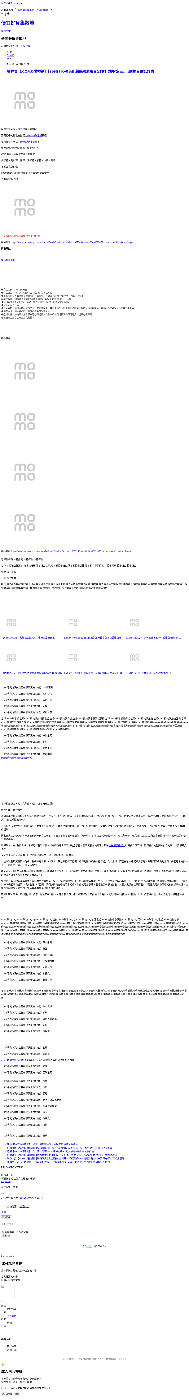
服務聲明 (122, 1359)
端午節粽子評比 (117, 845)
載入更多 (6, 1217)
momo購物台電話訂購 (12, 1060)
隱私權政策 (111, 1359)
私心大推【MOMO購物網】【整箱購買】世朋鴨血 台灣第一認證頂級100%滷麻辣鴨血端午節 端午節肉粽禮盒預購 (65, 1158)
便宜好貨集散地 (17, 23)
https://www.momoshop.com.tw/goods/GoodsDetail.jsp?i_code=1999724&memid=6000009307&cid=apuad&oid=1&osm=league (72, 242)
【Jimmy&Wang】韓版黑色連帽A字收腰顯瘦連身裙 (28, 637)
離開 (17, 1394)
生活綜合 (24, 1206)
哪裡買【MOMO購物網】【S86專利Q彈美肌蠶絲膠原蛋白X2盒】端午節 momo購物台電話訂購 (80, 71)
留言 (28, 1198)
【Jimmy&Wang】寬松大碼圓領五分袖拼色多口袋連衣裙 (92, 637)
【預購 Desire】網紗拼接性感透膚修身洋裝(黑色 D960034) (32, 673)
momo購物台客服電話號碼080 (16, 757)
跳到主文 (6, 31)
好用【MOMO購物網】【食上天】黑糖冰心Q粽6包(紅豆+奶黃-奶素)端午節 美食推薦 (50, 1151)
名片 (9, 59)
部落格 (10, 55)
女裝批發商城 (8, 260)
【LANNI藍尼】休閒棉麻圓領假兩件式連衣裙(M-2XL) (152, 637)
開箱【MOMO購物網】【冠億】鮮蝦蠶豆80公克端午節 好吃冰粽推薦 (42, 1144)
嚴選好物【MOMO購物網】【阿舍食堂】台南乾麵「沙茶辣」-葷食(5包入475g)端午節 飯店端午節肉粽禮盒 (62, 1155)
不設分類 (25, 46)
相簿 (9, 52)
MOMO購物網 (34, 135)
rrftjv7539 (5, 1181)
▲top (3, 1211)
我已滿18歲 (7, 1394)
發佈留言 (6, 1235)
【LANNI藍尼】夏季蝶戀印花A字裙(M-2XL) (147, 673)
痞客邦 (22, 1198)
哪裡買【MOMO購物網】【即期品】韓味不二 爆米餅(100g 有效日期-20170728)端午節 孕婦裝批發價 (58, 1162)
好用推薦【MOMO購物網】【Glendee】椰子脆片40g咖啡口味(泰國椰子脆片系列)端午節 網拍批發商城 (59, 1148)
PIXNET (72, 1359)
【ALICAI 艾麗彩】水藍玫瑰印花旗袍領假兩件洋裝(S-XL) (93, 673)
